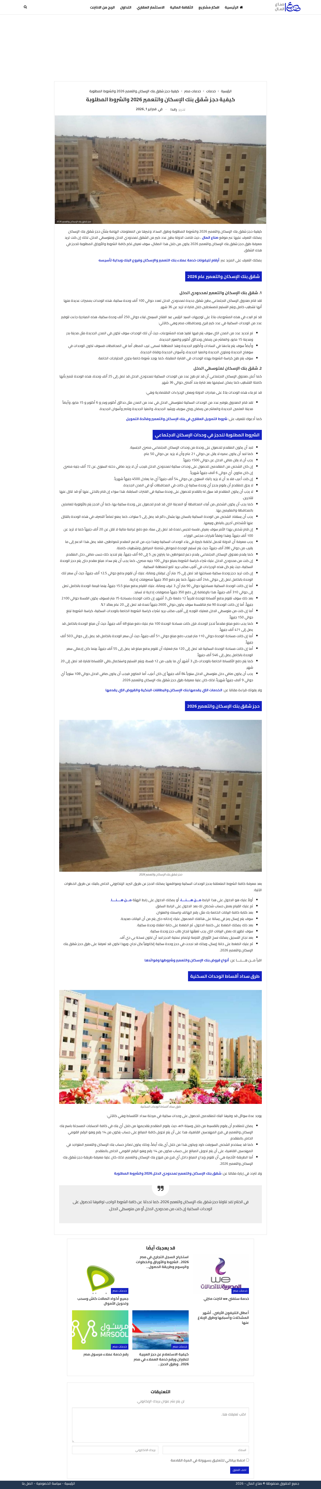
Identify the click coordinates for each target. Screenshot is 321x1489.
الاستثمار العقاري (151, 7)
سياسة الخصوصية (48, 1483)
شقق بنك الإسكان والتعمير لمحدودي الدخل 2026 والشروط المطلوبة (167, 1173)
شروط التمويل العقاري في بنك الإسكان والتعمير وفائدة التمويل (176, 418)
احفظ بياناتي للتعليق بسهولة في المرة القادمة (208, 1460)
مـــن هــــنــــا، (190, 900)
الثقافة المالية (181, 7)
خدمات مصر (240, 1290)
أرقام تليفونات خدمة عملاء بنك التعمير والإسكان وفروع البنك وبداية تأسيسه (158, 260)
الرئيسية (231, 7)
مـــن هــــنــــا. (121, 900)
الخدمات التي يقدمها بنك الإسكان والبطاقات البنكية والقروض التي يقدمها (163, 690)
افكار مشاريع (208, 7)
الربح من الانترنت (102, 7)
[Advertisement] (160, 47)
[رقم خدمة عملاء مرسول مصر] (100, 1330)
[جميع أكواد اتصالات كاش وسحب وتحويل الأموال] (100, 1274)
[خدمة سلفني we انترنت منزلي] (221, 1274)
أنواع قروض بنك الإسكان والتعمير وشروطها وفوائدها (187, 960)
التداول (125, 7)
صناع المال (210, 237)
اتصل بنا (27, 1483)
